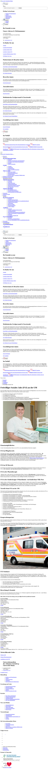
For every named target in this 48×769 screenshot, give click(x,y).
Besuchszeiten (8, 15)
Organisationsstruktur (10, 724)
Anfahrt (7, 14)
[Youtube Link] (4, 738)
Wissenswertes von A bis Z (13, 186)
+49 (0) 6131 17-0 (8, 40)
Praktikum (10, 214)
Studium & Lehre (6, 194)
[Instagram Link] (4, 740)
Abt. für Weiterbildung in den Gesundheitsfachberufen (18, 220)
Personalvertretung (11, 205)
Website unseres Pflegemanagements (37, 457)
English (7, 22)
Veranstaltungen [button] (6, 222)
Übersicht (10, 159)
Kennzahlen (8, 723)
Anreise (4, 45)
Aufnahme (8, 680)
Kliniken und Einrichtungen (11, 677)
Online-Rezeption (11, 183)
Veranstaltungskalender (10, 714)
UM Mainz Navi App (7, 56)
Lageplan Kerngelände (7, 47)
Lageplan (7, 718)
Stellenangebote (9, 17)
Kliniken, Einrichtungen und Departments (16, 160)
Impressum (5, 747)
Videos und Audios (9, 707)
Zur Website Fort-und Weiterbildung (10, 116)
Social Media (8, 706)
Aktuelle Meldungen (10, 705)
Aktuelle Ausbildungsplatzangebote (15, 209)
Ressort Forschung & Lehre (11, 690)
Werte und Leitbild (11, 171)
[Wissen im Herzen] (7, 766)
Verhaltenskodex (11, 174)
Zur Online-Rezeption (7, 73)
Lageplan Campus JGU (7, 51)
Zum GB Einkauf (6, 126)
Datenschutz (5, 748)
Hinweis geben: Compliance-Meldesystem (16, 175)
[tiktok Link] (4, 744)
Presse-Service (8, 709)
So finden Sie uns (3, 672)
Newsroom (5, 221)
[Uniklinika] (11, 757)
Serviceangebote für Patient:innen (14, 192)
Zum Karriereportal (7, 82)
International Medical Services (14, 185)
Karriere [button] (4, 195)
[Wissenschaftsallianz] (11, 761)
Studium (7, 689)
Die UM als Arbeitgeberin (11, 695)
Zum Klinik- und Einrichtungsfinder (10, 66)
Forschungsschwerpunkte (11, 686)
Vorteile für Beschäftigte (13, 202)
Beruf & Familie (11, 204)
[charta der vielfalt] (7, 767)
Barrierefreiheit (6, 749)
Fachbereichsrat (11, 168)
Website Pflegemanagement (5, 657)
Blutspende (8, 18)
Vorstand (10, 166)
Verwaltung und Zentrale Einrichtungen (16, 161)
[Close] (3, 5)
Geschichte (8, 725)
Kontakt (9, 163)
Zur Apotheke (5, 129)
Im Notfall (10, 182)
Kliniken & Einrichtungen (11, 13)
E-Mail (1, 605)
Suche (4, 6)
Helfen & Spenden (11, 164)
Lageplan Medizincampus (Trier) (9, 53)
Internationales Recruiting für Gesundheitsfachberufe (18, 201)
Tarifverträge (10, 203)
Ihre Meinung (10, 187)
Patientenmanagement (12, 184)
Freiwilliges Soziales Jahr (13, 215)
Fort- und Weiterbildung (10, 700)
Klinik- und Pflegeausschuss (13, 169)
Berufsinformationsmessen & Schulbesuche (16, 212)
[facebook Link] (4, 742)
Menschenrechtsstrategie (13, 173)
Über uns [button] (5, 156)
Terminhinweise (9, 715)
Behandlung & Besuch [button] (7, 177)
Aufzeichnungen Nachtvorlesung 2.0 (13, 716)
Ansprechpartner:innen (10, 708)
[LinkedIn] (4, 736)
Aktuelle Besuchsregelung (13, 190)
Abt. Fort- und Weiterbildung (14, 218)
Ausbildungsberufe (12, 211)
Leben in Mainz (11, 206)
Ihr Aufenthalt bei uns (12, 189)
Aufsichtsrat (10, 167)
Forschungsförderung (10, 688)
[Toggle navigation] (13, 154)
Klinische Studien (9, 687)
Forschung (5, 193)
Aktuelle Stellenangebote (13, 199)
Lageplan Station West (7, 49)
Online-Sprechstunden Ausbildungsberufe (16, 213)
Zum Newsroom (6, 93)
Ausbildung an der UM (5, 659)
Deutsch (7, 21)
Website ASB (3, 655)
